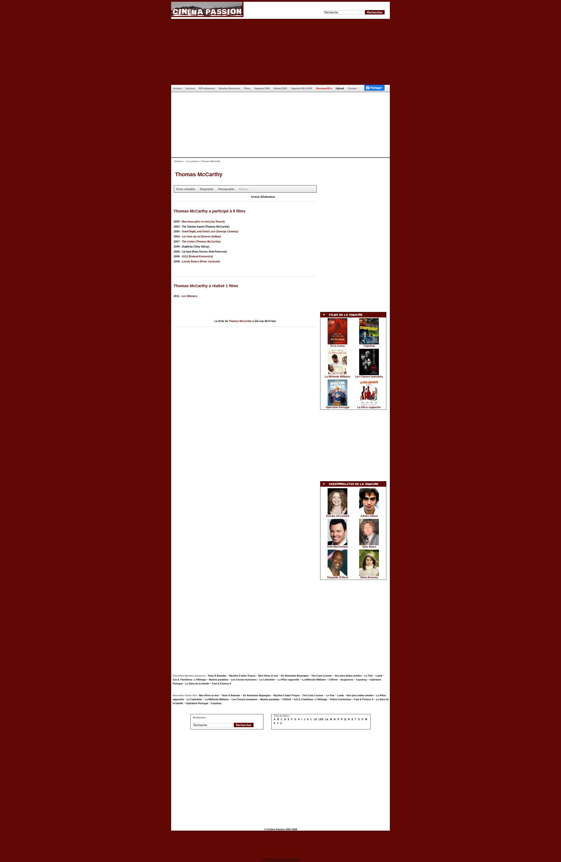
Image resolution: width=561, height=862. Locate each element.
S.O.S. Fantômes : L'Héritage (189, 679)
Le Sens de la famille (197, 683)
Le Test (368, 675)
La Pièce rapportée (369, 407)
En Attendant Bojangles (295, 675)
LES (321, 719)
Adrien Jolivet (369, 516)
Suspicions (346, 679)
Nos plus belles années (348, 675)
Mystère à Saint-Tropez (242, 675)
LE (315, 719)
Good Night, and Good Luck (199, 231)
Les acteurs (192, 161)
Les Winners (189, 296)
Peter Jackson (210, 261)
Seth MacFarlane (337, 546)
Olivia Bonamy (369, 577)
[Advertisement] (280, 52)
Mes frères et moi (268, 675)
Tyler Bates (369, 546)
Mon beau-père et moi (195, 221)
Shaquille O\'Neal (337, 577)
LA (326, 719)
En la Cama (337, 345)
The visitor (188, 241)
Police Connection (340, 699)
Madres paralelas (218, 679)
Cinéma (178, 161)
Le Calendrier (267, 679)
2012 (185, 256)
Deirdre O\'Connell (337, 516)
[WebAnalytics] (280, 845)
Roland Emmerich (201, 256)
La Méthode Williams (337, 376)
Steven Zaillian (211, 236)
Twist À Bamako (217, 675)
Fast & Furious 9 (221, 683)
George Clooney (227, 231)
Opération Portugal (337, 407)
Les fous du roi (191, 236)
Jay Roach (217, 221)
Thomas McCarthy (198, 174)
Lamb (379, 675)
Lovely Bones (190, 261)
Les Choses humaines (369, 376)
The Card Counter (321, 675)
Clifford (333, 679)
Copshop (369, 345)
